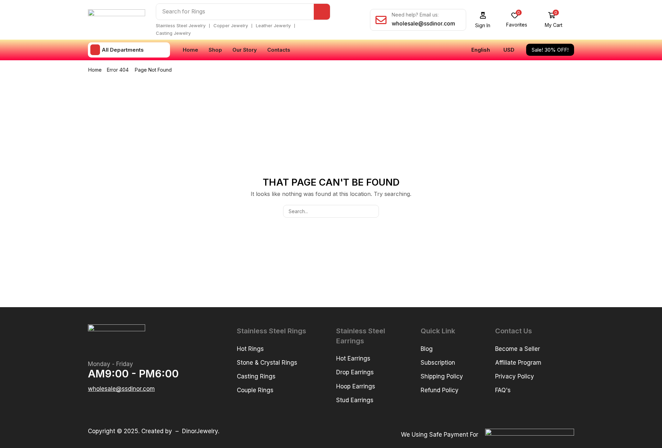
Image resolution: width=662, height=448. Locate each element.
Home (95, 70)
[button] (482, 20)
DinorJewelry (200, 431)
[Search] (322, 12)
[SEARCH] (372, 211)
